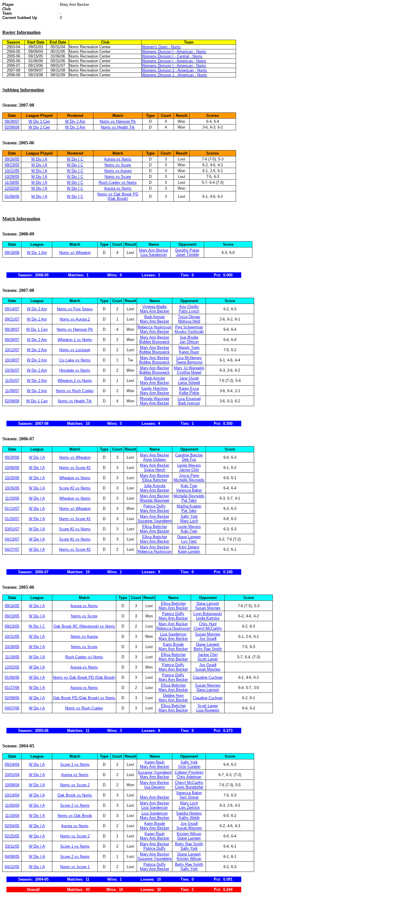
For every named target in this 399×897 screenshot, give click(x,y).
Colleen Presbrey (189, 772)
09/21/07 (12, 319)
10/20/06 (12, 478)
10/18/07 (12, 360)
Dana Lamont (208, 603)
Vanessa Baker (189, 490)
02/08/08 (12, 127)
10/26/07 (12, 370)
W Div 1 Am (37, 252)
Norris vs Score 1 (75, 867)
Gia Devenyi (154, 787)
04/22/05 (12, 867)
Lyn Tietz (189, 541)
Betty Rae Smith (208, 649)
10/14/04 (12, 795)
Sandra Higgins (189, 813)
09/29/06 (12, 457)
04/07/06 (12, 708)
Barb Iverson (189, 403)
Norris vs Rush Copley (75, 391)
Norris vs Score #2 (75, 467)
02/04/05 (12, 826)
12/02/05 (12, 188)
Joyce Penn (189, 475)
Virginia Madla (154, 306)
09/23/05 (12, 165)
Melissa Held (189, 321)
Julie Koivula (154, 486)
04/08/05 (12, 856)
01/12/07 (12, 508)
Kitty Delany (189, 547)
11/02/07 (12, 380)
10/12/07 (12, 350)
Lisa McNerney (189, 358)
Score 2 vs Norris (75, 805)
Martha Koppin (189, 506)
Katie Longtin (189, 551)
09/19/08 (12, 252)
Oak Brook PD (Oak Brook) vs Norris (84, 698)
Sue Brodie (189, 337)
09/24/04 (12, 764)
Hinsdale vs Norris (74, 370)
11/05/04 (12, 805)
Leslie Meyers (189, 465)
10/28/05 (12, 176)
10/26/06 (12, 488)
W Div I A (39, 159)
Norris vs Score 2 (75, 785)
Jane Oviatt (189, 378)
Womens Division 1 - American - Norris (174, 75)
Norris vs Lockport (74, 350)
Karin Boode (173, 644)
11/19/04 (12, 815)
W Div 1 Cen (39, 121)
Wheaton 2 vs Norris (75, 380)
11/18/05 (12, 182)
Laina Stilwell (189, 382)
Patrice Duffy (154, 506)
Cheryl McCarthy (208, 628)
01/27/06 (12, 687)
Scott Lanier (207, 659)
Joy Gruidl (207, 638)
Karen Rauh (154, 762)
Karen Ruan (189, 352)
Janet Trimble (187, 254)
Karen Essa (189, 388)
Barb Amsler (154, 317)
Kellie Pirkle (189, 393)
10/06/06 (12, 467)
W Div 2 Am (75, 121)
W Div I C (75, 159)
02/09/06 (12, 698)
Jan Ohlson (189, 342)
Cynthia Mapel (189, 372)
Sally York (189, 516)
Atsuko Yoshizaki (189, 331)
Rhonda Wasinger (154, 398)
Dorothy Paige (187, 250)
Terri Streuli (189, 797)
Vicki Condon (189, 766)
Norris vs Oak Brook (75, 815)
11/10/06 (12, 498)
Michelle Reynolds (189, 480)
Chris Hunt (208, 624)
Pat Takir (189, 500)
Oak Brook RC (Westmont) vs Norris (84, 626)
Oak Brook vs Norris (75, 795)
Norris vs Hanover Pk (118, 121)
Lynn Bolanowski (207, 614)
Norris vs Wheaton (75, 252)
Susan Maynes (208, 608)
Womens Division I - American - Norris (174, 51)
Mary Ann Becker (153, 250)
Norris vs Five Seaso (75, 309)
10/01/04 (12, 775)
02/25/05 (12, 836)
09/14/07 (12, 309)
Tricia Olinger (189, 317)
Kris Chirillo (189, 306)
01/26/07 (12, 519)
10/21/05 (12, 171)
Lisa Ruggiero (207, 710)
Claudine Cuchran (208, 677)
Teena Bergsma (189, 362)
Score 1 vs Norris (75, 764)
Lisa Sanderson (153, 254)
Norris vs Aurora (117, 171)
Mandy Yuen (189, 347)
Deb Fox (189, 459)
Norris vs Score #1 (75, 519)
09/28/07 (12, 121)
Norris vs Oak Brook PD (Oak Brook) (117, 196)
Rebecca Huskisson (154, 327)
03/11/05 (12, 846)
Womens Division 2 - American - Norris (174, 70)
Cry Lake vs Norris (75, 360)
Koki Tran (189, 486)
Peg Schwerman (189, 327)
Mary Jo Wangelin (189, 368)
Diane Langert (189, 537)
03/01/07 (12, 529)
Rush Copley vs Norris (118, 182)
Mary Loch (189, 521)
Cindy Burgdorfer (189, 787)
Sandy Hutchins (154, 388)
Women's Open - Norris (161, 47)
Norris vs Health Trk (118, 127)
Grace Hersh (154, 469)
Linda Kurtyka (207, 618)
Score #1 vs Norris (75, 539)
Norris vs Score (118, 165)
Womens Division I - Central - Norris (172, 56)
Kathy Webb (189, 817)
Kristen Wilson (189, 834)
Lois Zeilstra (189, 807)
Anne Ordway (154, 459)
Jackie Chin (189, 469)
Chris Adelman (189, 777)
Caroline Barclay (189, 455)
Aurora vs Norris (117, 159)
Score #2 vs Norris (75, 488)
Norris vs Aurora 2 (75, 319)
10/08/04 (12, 785)
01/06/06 (12, 196)
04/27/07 (12, 549)
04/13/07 (12, 539)
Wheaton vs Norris (75, 478)
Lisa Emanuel (189, 398)
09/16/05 (12, 159)
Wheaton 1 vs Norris (75, 339)
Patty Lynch (189, 311)
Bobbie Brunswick (154, 342)
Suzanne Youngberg (154, 521)
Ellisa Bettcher (154, 480)
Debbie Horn (173, 695)
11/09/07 (12, 391)
